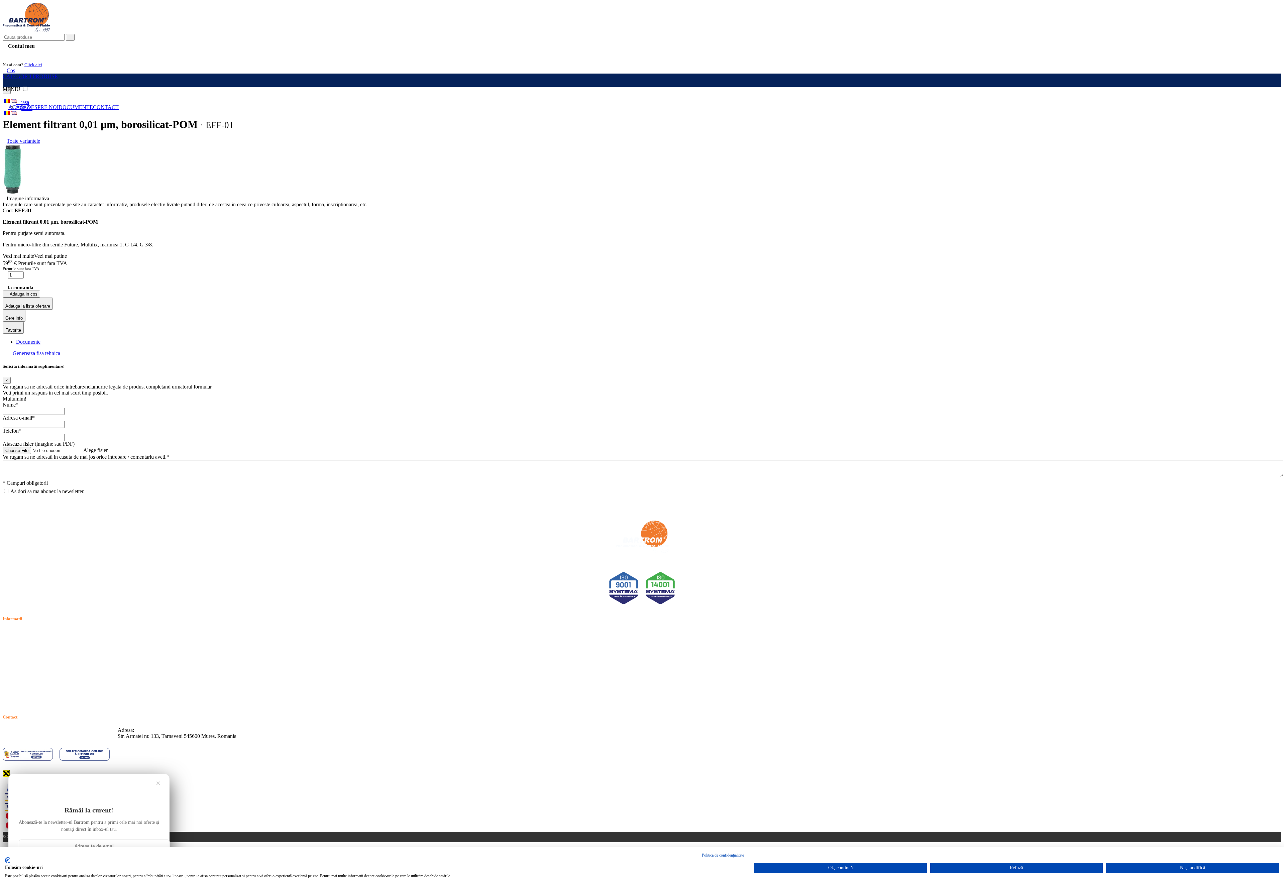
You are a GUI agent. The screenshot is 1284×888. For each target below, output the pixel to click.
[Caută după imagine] (1260, 40)
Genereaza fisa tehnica (36, 353)
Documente (76, 107)
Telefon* (12, 431)
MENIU (12, 89)
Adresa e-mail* (19, 418)
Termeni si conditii (22, 632)
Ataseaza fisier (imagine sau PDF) (39, 444)
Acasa (17, 107)
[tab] (28, 342)
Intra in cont (20, 54)
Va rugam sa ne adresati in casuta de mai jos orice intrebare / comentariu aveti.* (86, 457)
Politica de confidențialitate (723, 855)
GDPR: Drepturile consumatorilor (38, 685)
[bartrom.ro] (26, 30)
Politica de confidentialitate (31, 639)
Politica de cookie (21, 647)
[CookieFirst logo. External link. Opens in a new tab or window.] (7, 860)
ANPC (10, 670)
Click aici (33, 64)
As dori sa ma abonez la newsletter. (47, 491)
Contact (106, 107)
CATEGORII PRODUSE (30, 76)
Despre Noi (43, 107)
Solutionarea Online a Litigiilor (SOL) (43, 678)
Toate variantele (23, 141)
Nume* (10, 405)
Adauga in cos (23, 294)
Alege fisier (95, 450)
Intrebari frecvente (22, 655)
